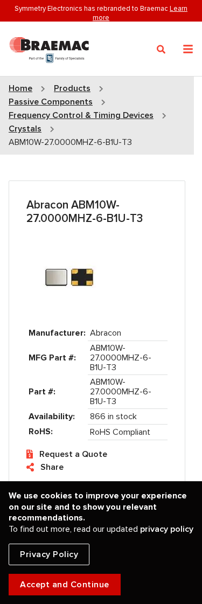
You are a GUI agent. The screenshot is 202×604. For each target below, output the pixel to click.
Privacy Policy (49, 554)
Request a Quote (73, 454)
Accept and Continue (64, 584)
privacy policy (166, 529)
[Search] (161, 49)
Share (52, 467)
